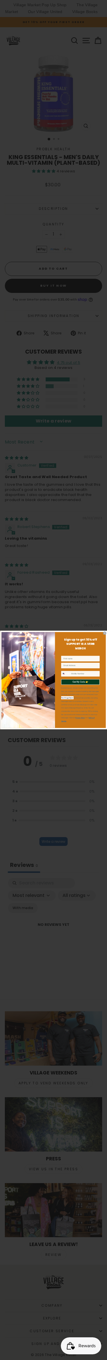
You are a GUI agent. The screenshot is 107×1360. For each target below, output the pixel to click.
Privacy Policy (80, 718)
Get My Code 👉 (80, 682)
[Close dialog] (104, 633)
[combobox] (65, 674)
